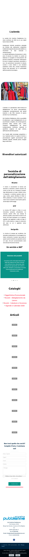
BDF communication (12, 544)
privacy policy (24, 553)
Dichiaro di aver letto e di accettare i (13, 476)
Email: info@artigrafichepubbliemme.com (14, 533)
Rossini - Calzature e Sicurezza (15, 303)
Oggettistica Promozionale (15, 295)
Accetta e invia (14, 483)
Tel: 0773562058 (14, 531)
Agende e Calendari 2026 (15, 305)
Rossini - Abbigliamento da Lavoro (15, 299)
